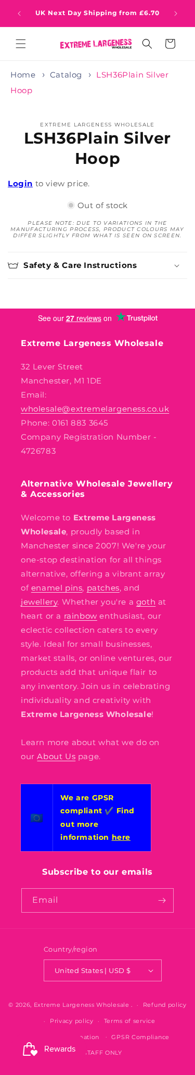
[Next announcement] (175, 13)
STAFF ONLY (102, 1052)
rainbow (80, 616)
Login (20, 183)
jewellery (39, 602)
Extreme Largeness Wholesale (81, 1004)
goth (145, 602)
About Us (56, 756)
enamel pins (57, 588)
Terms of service (129, 1021)
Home (22, 75)
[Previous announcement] (19, 13)
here (121, 837)
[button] (20, 43)
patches (103, 588)
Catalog (66, 75)
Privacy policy (72, 1021)
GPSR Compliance (140, 1037)
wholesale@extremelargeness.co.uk (95, 409)
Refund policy (165, 1004)
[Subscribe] (161, 900)
